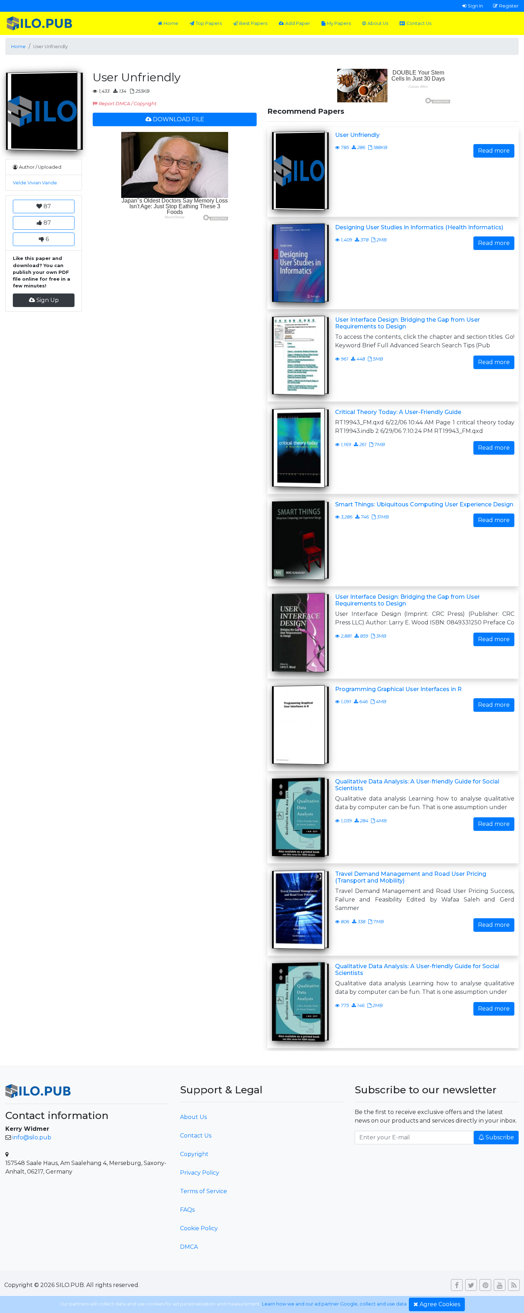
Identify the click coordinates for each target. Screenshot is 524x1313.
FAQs (187, 1209)
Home (171, 23)
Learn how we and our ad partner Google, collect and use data (334, 1304)
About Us (378, 23)
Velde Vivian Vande (35, 182)
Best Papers (253, 23)
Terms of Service (203, 1191)
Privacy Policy (199, 1172)
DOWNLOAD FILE (178, 119)
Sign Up (47, 300)
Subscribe (500, 1137)
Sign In (475, 6)
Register (509, 6)
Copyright (194, 1154)
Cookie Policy (199, 1228)
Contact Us (418, 23)
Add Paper (297, 23)
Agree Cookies (440, 1304)
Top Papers (209, 23)
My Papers (339, 23)
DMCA (189, 1246)
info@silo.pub (31, 1137)
